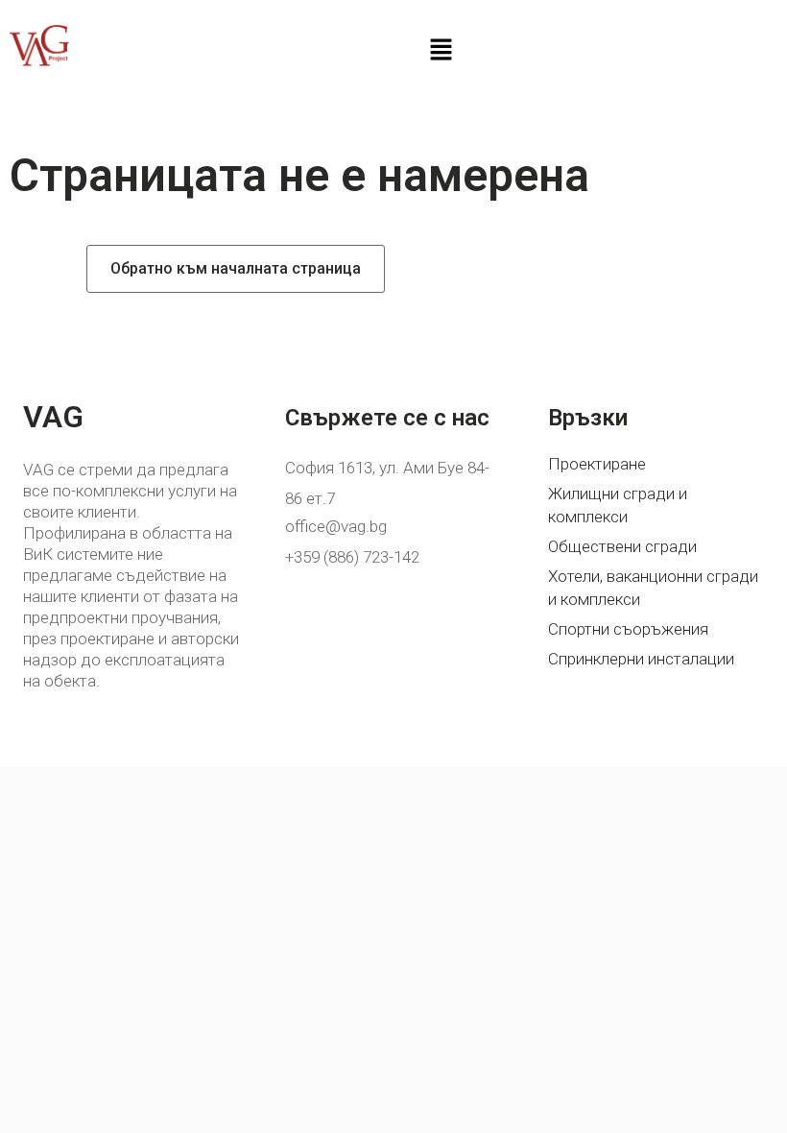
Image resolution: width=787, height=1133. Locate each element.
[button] (440, 51)
